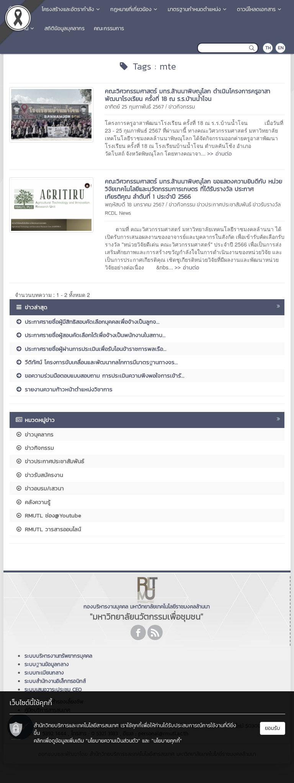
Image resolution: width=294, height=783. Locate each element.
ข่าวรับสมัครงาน (43, 474)
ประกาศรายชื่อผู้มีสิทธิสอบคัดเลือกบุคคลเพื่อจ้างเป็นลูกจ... (91, 321)
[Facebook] (138, 632)
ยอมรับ (272, 728)
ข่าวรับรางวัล (267, 205)
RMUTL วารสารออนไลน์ (52, 529)
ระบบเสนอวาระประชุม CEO (53, 690)
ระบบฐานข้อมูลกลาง (46, 664)
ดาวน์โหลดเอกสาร (256, 9)
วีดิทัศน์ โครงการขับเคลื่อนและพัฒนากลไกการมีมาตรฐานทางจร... (100, 362)
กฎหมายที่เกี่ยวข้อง (131, 9)
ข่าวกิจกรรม (181, 107)
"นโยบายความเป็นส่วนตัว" (113, 741)
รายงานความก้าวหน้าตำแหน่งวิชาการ (68, 389)
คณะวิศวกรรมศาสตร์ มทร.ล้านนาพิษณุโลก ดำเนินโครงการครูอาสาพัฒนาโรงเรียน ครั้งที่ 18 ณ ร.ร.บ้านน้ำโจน (187, 94)
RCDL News (118, 213)
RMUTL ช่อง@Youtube (52, 515)
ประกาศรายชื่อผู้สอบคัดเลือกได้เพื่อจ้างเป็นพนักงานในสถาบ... (94, 335)
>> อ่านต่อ (219, 153)
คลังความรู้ (37, 502)
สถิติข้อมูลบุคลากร (64, 28)
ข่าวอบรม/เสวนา (43, 488)
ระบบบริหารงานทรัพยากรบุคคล (58, 656)
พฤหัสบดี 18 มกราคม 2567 (134, 205)
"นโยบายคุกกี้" (167, 741)
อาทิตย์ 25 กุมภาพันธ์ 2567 (134, 107)
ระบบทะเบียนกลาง (44, 673)
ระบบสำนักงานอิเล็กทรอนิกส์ (55, 681)
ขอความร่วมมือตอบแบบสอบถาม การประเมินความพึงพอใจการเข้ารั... (104, 375)
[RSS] (155, 632)
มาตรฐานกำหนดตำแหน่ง (194, 9)
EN (281, 47)
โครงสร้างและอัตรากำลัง (68, 9)
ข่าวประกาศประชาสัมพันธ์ (224, 205)
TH (268, 47)
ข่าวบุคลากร (38, 434)
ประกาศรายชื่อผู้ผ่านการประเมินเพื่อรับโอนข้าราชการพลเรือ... (95, 348)
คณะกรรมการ (109, 28)
